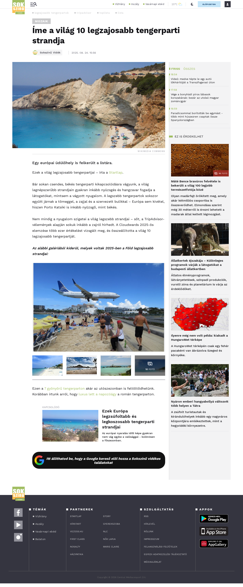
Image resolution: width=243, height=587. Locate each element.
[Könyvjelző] (16, 185)
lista (121, 12)
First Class (77, 539)
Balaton (40, 539)
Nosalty (75, 546)
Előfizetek (209, 4)
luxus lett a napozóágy (97, 394)
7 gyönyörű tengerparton (64, 388)
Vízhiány (120, 4)
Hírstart (75, 524)
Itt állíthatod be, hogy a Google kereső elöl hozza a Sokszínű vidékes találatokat (103, 461)
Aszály (135, 4)
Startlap (115, 172)
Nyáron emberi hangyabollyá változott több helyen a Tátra (199, 403)
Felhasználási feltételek (160, 546)
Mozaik (41, 21)
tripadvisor (84, 12)
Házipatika (76, 554)
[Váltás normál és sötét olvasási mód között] (192, 4)
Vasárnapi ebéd (154, 4)
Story (106, 516)
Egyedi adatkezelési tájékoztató (165, 554)
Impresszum (151, 539)
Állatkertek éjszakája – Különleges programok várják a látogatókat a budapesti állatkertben (197, 265)
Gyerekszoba (111, 524)
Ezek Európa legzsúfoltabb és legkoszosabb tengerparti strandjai (128, 419)
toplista (104, 12)
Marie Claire (111, 546)
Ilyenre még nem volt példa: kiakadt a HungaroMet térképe (199, 338)
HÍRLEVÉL (149, 524)
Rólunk (148, 531)
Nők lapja (109, 539)
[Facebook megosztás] (16, 164)
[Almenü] (33, 4)
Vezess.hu (76, 531)
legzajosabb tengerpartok (52, 12)
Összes (189, 69)
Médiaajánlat (152, 562)
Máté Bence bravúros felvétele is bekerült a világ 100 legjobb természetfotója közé (196, 185)
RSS (146, 516)
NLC (105, 531)
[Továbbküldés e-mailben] (16, 174)
